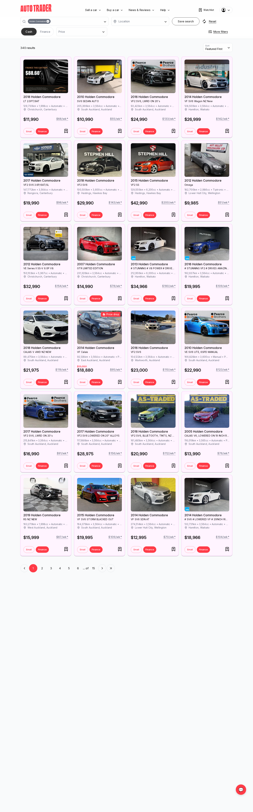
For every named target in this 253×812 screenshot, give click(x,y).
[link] (35, 8)
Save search (186, 21)
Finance (42, 131)
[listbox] (65, 21)
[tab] (29, 31)
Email (29, 131)
